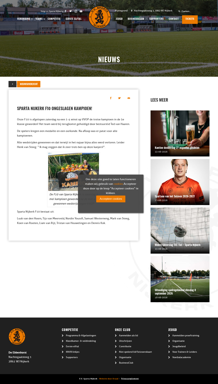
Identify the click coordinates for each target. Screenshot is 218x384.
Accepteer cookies (111, 198)
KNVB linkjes (72, 351)
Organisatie (125, 357)
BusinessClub (126, 362)
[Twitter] (70, 11)
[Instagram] (75, 11)
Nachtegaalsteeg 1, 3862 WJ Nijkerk (153, 10)
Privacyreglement (130, 378)
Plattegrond (121, 10)
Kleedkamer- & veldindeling (81, 341)
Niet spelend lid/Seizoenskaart (135, 351)
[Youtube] (80, 11)
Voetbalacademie (181, 357)
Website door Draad (108, 378)
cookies (118, 184)
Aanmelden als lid (128, 335)
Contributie (125, 346)
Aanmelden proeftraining (185, 335)
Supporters (72, 357)
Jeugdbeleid (179, 346)
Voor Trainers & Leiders (184, 351)
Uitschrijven (125, 341)
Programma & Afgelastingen (81, 335)
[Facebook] (65, 11)
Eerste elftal (72, 346)
